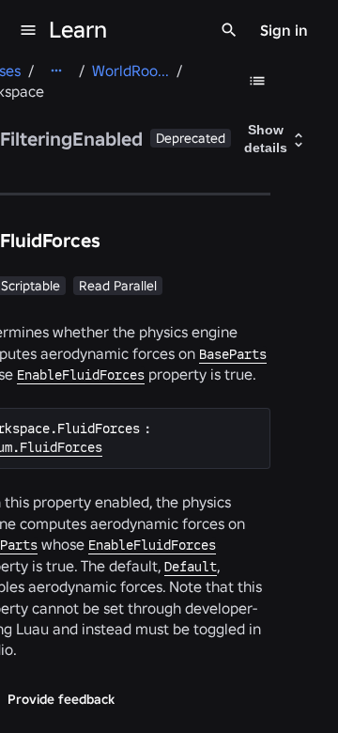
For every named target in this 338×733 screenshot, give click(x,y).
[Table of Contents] (257, 81)
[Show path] (56, 70)
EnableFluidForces (81, 374)
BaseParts (233, 354)
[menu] (28, 30)
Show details (265, 139)
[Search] (229, 30)
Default (190, 566)
